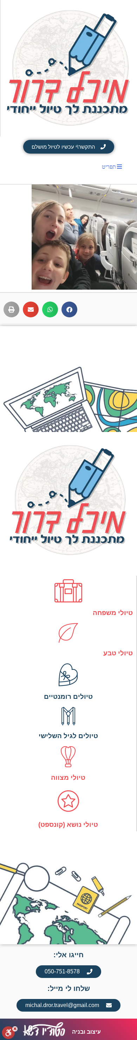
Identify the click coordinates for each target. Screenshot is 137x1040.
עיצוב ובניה (86, 1032)
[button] (69, 309)
